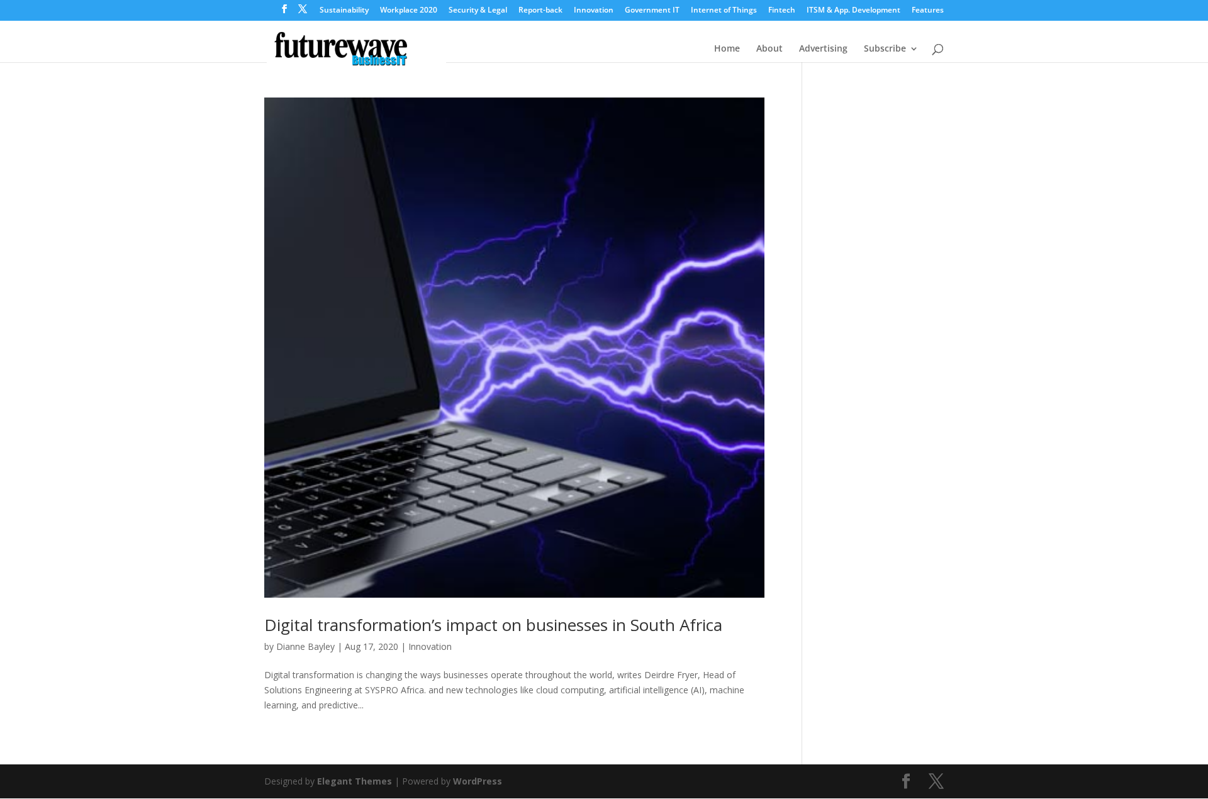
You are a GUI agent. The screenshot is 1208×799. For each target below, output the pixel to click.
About (769, 49)
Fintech (781, 10)
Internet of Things (724, 10)
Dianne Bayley (305, 646)
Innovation (593, 10)
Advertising (823, 49)
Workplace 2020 (408, 10)
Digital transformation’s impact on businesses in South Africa (493, 624)
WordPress (477, 781)
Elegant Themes (354, 781)
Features (928, 10)
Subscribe (885, 49)
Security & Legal (478, 10)
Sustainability (344, 10)
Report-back (540, 10)
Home (727, 49)
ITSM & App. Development (853, 10)
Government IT (652, 10)
